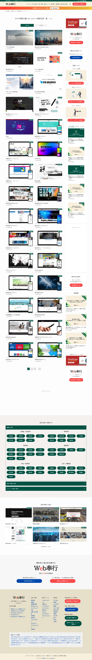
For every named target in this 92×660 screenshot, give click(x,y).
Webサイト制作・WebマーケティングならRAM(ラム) (21, 636)
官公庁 (54, 619)
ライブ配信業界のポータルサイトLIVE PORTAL (68, 640)
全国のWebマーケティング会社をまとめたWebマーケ (64, 638)
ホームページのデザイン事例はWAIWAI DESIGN (48, 640)
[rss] (85, 0)
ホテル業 (55, 615)
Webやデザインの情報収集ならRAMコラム (41, 636)
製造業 (54, 606)
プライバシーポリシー (30, 655)
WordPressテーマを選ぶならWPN (30, 640)
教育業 (54, 613)
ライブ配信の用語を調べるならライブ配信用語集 (36, 642)
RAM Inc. (52, 658)
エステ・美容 (56, 608)
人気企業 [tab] (41, 25)
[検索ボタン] (70, 4)
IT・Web (55, 600)
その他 (54, 621)
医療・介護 (55, 610)
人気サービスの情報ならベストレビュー (26, 638)
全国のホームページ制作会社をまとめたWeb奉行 (44, 638)
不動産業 (55, 611)
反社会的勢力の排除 (62, 655)
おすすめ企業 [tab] (71, 126)
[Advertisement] (76, 249)
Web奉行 (44, 658)
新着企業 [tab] (27, 25)
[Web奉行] (11, 4)
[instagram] (82, 0)
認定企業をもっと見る (46, 546)
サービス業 (55, 604)
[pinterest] (84, 0)
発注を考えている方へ (40, 655)
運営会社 (48, 655)
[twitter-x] (80, 0)
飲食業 (54, 602)
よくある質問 (54, 655)
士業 (54, 617)
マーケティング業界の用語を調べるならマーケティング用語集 (58, 642)
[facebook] (78, 0)
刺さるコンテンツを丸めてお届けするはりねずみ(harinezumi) (62, 636)
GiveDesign (54, 8)
